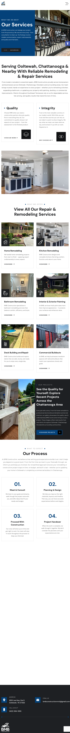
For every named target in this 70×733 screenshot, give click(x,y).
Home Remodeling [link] (13, 250)
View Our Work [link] (10, 138)
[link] (67, 43)
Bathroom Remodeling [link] (15, 301)
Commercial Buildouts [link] (50, 352)
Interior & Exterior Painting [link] (52, 301)
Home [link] (5, 50)
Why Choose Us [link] (45, 140)
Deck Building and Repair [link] (16, 352)
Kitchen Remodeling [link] (49, 250)
